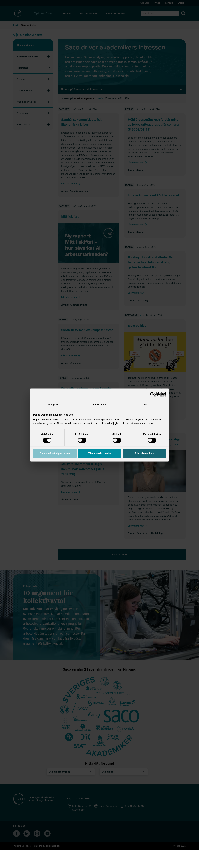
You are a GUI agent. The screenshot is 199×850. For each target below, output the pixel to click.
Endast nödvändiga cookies (55, 453)
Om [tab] (146, 404)
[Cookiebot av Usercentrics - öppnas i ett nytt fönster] (152, 394)
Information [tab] (99, 404)
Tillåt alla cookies (144, 453)
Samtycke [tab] (53, 404)
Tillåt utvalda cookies (99, 453)
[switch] (82, 440)
